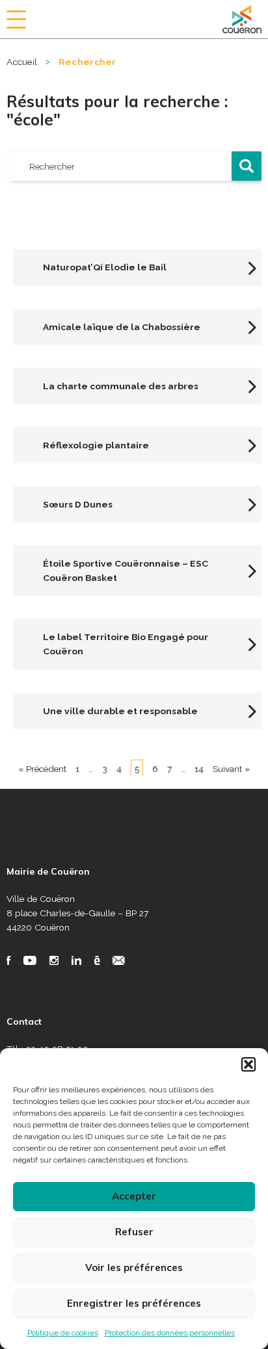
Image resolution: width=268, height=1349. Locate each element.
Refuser (134, 1232)
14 (199, 769)
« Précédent (42, 769)
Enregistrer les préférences (134, 1303)
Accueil (22, 62)
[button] (248, 1064)
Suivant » (231, 769)
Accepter (134, 1196)
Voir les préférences (134, 1267)
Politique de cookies (62, 1332)
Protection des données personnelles (170, 1332)
